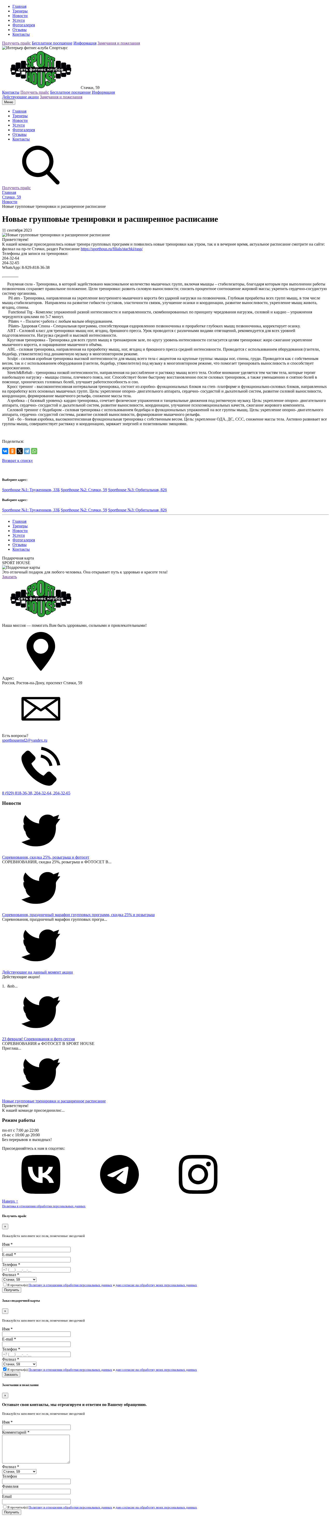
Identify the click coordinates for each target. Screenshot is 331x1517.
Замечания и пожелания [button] (118, 43)
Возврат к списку (17, 460)
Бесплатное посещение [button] (52, 43)
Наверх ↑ (10, 1201)
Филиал (10, 1274)
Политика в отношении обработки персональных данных (44, 1206)
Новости (20, 15)
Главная (19, 6)
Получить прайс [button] (16, 43)
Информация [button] (84, 43)
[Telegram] (27, 451)
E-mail (9, 1254)
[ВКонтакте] (5, 451)
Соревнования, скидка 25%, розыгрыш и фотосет (45, 857)
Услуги (18, 20)
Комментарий (15, 1432)
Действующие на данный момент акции (37, 972)
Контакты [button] (10, 92)
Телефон (11, 1264)
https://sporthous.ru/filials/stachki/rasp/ (112, 249)
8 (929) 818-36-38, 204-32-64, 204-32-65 (36, 793)
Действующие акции (20, 97)
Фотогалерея (23, 25)
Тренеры (20, 11)
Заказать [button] (9, 577)
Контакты (21, 34)
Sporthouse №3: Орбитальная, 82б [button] (137, 490)
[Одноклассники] (12, 451)
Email (7, 1496)
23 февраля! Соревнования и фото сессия (38, 1039)
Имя (7, 1244)
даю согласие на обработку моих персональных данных (156, 1285)
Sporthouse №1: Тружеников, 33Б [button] (31, 490)
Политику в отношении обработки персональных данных (70, 1285)
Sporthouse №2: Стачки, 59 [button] (84, 490)
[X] (20, 451)
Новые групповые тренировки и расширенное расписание (54, 1101)
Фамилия (10, 1486)
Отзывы (19, 29)
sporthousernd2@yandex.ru (24, 740)
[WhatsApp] (34, 451)
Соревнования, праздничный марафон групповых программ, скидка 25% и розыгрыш (78, 914)
